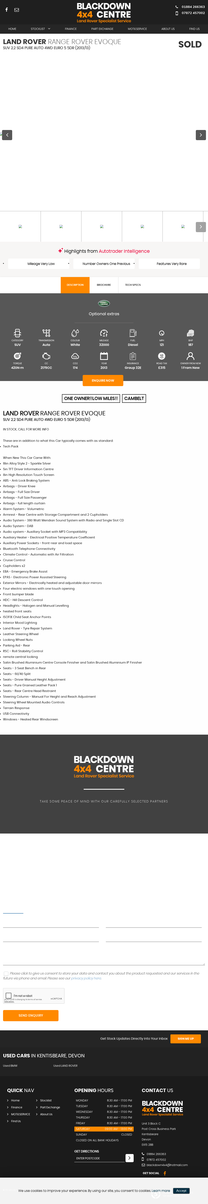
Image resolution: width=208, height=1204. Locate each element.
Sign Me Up (186, 1038)
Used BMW (10, 1065)
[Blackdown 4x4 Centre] (162, 1115)
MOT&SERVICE (137, 29)
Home (12, 29)
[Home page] (104, 13)
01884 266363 (193, 7)
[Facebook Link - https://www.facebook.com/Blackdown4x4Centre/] (6, 9)
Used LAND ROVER (65, 1065)
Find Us (194, 29)
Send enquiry (31, 1015)
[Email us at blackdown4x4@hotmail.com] (16, 9)
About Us (168, 29)
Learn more (161, 1190)
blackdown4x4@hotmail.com (167, 1165)
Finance (71, 29)
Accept (181, 1190)
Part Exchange (102, 29)
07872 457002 (193, 13)
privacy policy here (86, 978)
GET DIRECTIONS (86, 1151)
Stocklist (38, 29)
